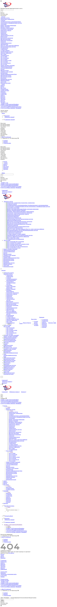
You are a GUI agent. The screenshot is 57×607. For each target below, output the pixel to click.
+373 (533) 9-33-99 (11, 106)
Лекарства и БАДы (13, 412)
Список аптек (4, 571)
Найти (2, 600)
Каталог (8, 408)
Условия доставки (5, 580)
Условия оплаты (4, 579)
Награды (3, 568)
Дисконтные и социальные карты (8, 574)
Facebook (5, 140)
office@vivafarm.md (6, 137)
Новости (3, 563)
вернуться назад (4, 553)
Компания (8, 493)
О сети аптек (4, 575)
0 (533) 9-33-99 (9, 105)
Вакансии (3, 564)
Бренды (2, 556)
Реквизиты (3, 573)
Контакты (3, 565)
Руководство (4, 561)
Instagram (5, 141)
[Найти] (2, 11)
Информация (4, 569)
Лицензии (3, 566)
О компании (3, 560)
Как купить (9, 487)
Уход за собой (12, 453)
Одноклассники (7, 143)
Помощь (3, 576)
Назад (9, 407)
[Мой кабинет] (1, 378)
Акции (2, 555)
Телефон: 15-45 (4, 103)
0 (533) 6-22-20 (11, 108)
